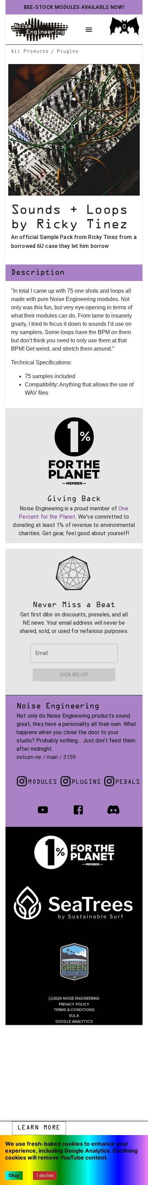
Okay (14, 1175)
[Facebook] (78, 810)
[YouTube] (43, 810)
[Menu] (89, 29)
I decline (44, 1175)
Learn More (39, 1128)
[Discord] (113, 810)
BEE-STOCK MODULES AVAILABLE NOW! (74, 7)
